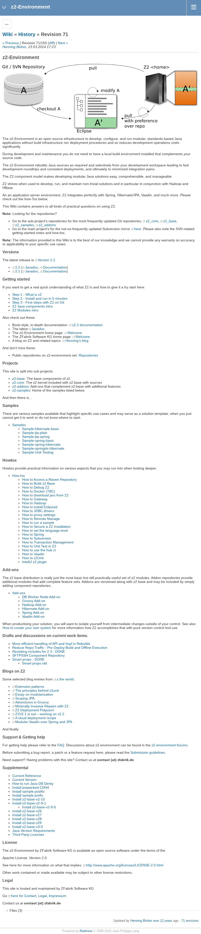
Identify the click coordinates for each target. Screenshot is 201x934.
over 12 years (162, 920)
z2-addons (20, 386)
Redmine (86, 931)
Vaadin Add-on (33, 616)
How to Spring (33, 534)
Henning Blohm (14, 47)
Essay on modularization (34, 694)
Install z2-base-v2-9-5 (39, 807)
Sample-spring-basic (38, 440)
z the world (65, 679)
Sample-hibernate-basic (40, 429)
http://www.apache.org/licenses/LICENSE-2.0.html (124, 865)
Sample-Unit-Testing (37, 452)
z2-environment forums (169, 745)
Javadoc (31, 267)
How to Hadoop (34, 503)
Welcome (74, 333)
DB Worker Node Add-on (41, 597)
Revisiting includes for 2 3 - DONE (38, 651)
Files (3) (16, 910)
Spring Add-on (33, 612)
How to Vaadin (33, 554)
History (26, 34)
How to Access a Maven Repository (49, 479)
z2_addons (47, 225)
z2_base (169, 221)
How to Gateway (35, 499)
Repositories (88, 355)
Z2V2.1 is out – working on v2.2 (39, 714)
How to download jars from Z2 (45, 495)
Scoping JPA (25, 698)
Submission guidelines (147, 752)
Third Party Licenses (28, 834)
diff (51, 43)
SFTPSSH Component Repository (38, 655)
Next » (63, 43)
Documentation (55, 267)
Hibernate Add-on (35, 609)
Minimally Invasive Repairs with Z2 (42, 706)
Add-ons (18, 593)
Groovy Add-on (33, 601)
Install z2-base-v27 (27, 815)
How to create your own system (26, 628)
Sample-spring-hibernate (41, 444)
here (137, 229)
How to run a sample (38, 523)
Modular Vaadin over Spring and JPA (43, 722)
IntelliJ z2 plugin (34, 562)
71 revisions (190, 920)
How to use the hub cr (39, 550)
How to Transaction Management (48, 542)
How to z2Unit (33, 558)
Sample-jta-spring (36, 437)
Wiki (7, 34)
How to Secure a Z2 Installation (46, 526)
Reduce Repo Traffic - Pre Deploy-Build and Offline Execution (59, 648)
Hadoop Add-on (34, 605)
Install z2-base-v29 (27, 823)
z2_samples (24, 225)
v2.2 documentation (87, 325)
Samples (19, 425)
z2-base (18, 379)
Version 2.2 (46, 260)
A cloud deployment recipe (35, 718)
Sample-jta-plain (34, 433)
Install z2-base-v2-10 (28, 799)
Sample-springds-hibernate (43, 448)
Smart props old (34, 663)
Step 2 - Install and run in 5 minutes (39, 298)
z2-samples (21, 390)
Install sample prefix (27, 795)
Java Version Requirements (33, 831)
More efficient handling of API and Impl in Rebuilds (51, 644)
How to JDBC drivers (38, 511)
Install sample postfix (28, 791)
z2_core (152, 221)
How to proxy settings (38, 515)
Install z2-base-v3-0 (27, 827)
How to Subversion (36, 538)
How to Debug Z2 (35, 487)
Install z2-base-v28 (27, 819)
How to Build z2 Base (38, 483)
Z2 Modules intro (25, 310)
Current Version (24, 780)
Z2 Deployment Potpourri (34, 710)
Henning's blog (76, 341)
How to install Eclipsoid (39, 507)
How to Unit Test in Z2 (39, 546)
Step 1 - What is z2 (27, 294)
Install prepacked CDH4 (30, 787)
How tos (18, 476)
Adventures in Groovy (32, 702)
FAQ (60, 745)
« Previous (10, 43)
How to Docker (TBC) (38, 491)
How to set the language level (45, 530)
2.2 (17, 267)
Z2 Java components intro (32, 306)
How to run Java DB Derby (32, 784)
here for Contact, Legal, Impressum (38, 896)
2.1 (17, 271)
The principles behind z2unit (37, 690)
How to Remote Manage (41, 519)
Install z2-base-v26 (27, 811)
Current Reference (26, 776)
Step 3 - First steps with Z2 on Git (38, 302)
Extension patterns (29, 686)
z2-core (18, 382)
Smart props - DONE (28, 659)
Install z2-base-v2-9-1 (29, 803)
